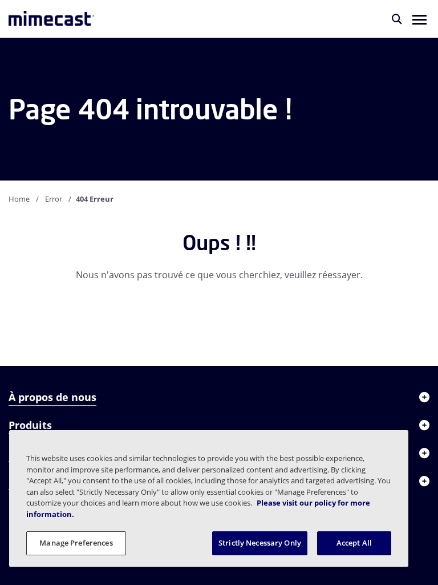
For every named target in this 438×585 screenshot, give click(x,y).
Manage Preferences (75, 543)
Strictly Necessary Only (259, 543)
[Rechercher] (397, 19)
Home (19, 199)
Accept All (354, 543)
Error (53, 199)
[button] (419, 19)
